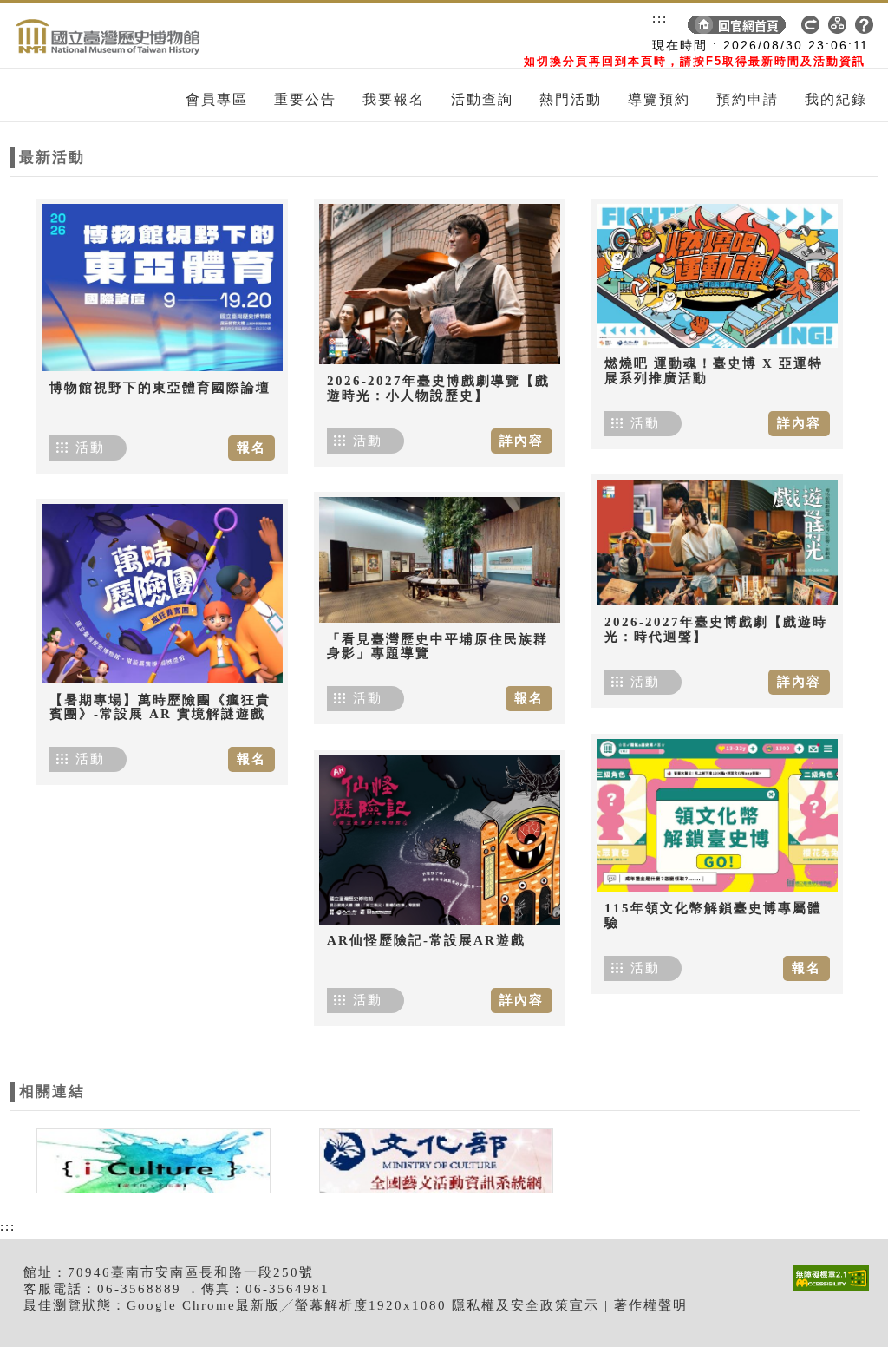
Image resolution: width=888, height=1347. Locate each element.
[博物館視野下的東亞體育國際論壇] (162, 287)
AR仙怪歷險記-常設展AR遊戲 (426, 940)
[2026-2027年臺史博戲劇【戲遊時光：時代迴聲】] (717, 542)
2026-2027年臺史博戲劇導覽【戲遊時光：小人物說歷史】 (438, 388)
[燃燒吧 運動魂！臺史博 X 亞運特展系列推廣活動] (717, 275)
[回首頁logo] (110, 35)
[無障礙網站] (835, 1291)
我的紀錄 (836, 99)
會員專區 (217, 99)
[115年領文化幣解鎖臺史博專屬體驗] (717, 815)
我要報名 (393, 99)
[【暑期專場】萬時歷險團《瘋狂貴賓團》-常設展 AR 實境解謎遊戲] (162, 594)
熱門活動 (570, 99)
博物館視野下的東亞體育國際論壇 (160, 388)
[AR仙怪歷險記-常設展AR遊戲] (439, 839)
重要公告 (305, 99)
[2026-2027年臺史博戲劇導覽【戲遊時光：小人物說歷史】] (439, 284)
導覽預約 (659, 99)
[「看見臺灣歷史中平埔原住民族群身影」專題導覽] (439, 560)
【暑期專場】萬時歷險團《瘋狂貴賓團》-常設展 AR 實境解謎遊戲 (160, 707)
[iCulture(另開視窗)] (151, 1160)
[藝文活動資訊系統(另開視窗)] (432, 1160)
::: (660, 18)
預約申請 (747, 99)
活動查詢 (482, 99)
